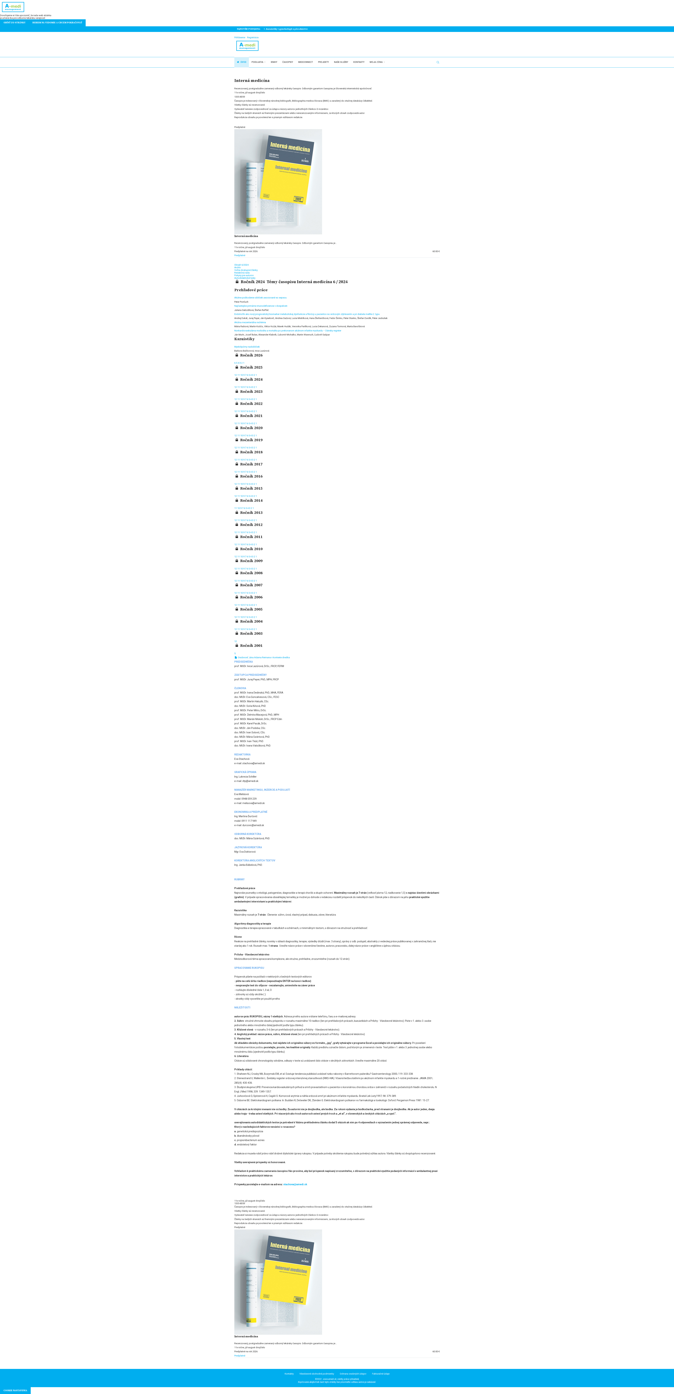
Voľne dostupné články (246, 270)
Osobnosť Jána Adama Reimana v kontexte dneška (263, 657)
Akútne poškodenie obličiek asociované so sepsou (260, 297)
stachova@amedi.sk (295, 1184)
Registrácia (253, 37)
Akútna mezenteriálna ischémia (250, 322)
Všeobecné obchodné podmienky (316, 1373)
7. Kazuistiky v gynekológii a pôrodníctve (285, 29)
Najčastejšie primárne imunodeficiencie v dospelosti (260, 306)
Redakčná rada (242, 272)
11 (238, 375)
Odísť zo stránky (14, 22)
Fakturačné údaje (380, 1373)
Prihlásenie (239, 37)
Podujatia (257, 62)
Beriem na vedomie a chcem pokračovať (57, 22)
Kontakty (358, 62)
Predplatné (239, 255)
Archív (237, 267)
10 (241, 375)
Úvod (243, 62)
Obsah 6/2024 (241, 265)
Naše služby (341, 62)
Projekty (323, 62)
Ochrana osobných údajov (353, 1373)
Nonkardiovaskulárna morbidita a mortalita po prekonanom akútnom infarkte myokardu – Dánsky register (287, 330)
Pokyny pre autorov (244, 275)
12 (235, 375)
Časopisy (287, 62)
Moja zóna (376, 62)
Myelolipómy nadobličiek (247, 346)
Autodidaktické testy (244, 278)
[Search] (438, 62)
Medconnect (305, 62)
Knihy (274, 62)
